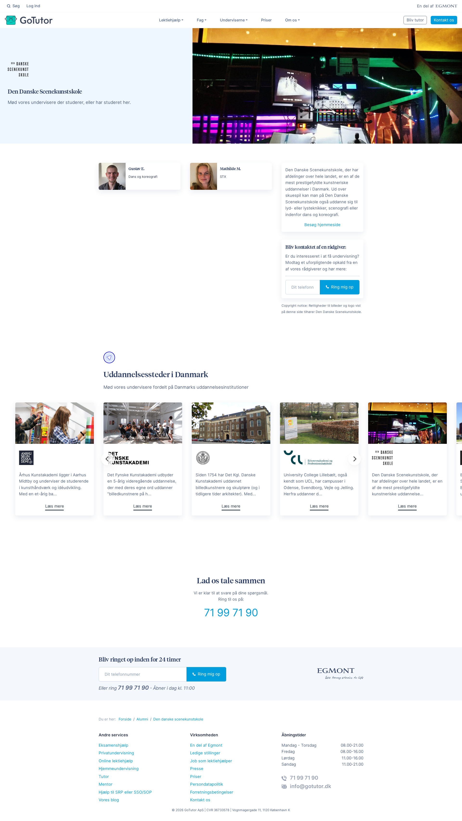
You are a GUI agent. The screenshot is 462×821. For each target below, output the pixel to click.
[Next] (354, 458)
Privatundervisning (116, 753)
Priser (266, 20)
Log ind (33, 5)
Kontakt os (444, 20)
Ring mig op (341, 287)
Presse (196, 768)
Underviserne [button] (232, 20)
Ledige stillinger (205, 753)
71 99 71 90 (231, 612)
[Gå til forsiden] (29, 20)
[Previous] (107, 458)
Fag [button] (200, 20)
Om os (291, 20)
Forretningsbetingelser (211, 792)
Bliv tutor (415, 20)
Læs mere (231, 506)
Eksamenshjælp (113, 745)
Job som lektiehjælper (211, 760)
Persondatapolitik (206, 784)
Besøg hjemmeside (322, 224)
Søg (16, 5)
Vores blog (109, 799)
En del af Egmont (206, 745)
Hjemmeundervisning (119, 768)
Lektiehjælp (169, 20)
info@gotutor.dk (310, 786)
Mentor (105, 784)
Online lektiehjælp (116, 760)
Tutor (104, 776)
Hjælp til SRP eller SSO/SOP (125, 792)
